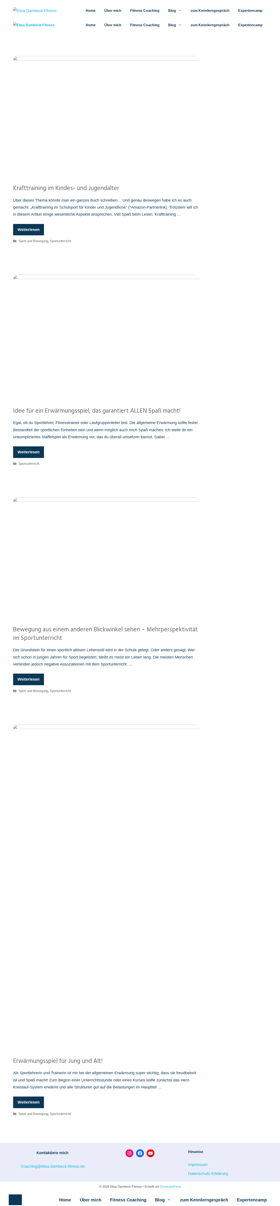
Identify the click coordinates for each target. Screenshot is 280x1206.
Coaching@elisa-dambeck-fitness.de (53, 1166)
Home (91, 10)
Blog (172, 10)
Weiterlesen (29, 229)
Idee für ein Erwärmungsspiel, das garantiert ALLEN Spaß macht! (96, 411)
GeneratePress (170, 1186)
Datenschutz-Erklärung (208, 1173)
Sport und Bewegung (33, 241)
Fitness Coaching (144, 10)
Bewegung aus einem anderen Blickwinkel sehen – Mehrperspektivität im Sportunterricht (105, 634)
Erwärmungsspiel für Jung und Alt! (58, 1061)
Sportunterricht (60, 241)
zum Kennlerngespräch (210, 10)
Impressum (198, 1164)
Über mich (112, 10)
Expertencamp (250, 10)
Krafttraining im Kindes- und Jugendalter (66, 188)
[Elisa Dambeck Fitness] (33, 25)
